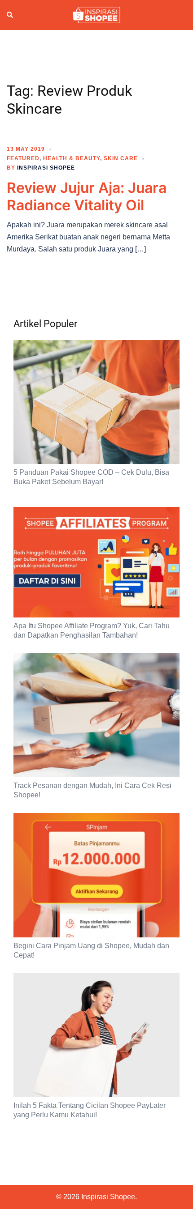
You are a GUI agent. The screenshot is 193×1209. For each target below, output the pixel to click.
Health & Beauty (71, 158)
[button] (10, 15)
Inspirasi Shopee (46, 168)
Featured (23, 158)
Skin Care (121, 158)
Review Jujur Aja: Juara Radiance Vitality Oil (87, 196)
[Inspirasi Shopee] (96, 14)
